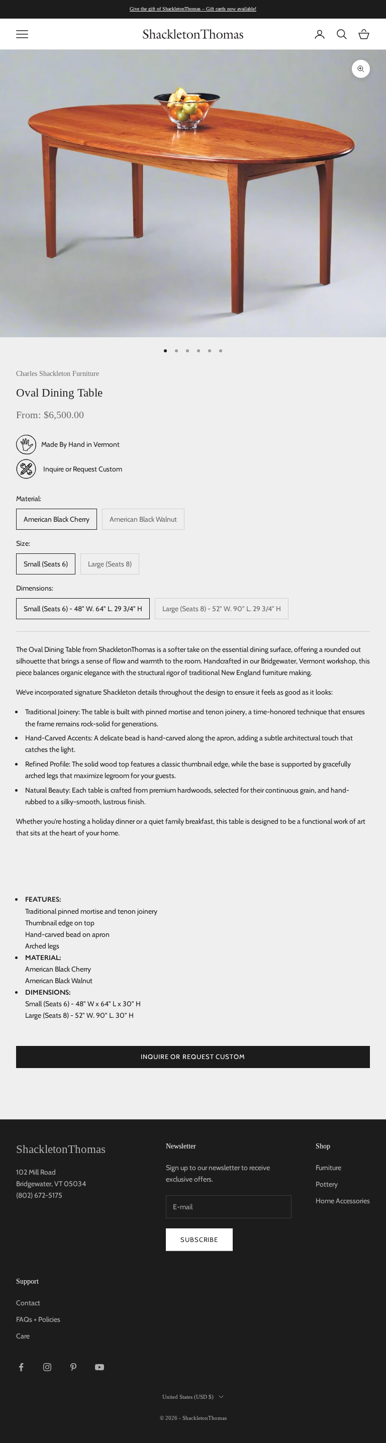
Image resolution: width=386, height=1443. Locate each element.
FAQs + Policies (38, 1319)
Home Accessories (343, 1200)
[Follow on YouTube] (99, 1367)
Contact (28, 1302)
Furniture (328, 1167)
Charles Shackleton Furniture (57, 373)
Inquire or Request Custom (82, 468)
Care (23, 1335)
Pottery (327, 1184)
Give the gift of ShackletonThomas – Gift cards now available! (193, 9)
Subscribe (199, 1239)
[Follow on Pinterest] (73, 1367)
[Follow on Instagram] (47, 1367)
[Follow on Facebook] (21, 1367)
